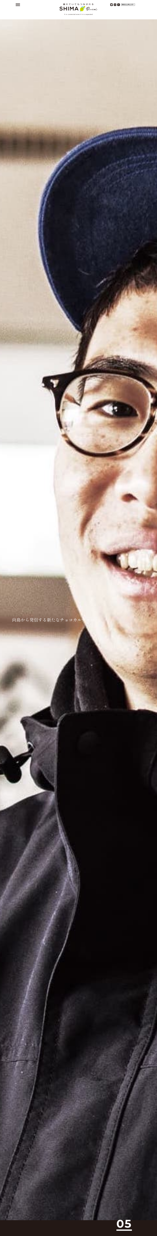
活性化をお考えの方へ (128, 4)
